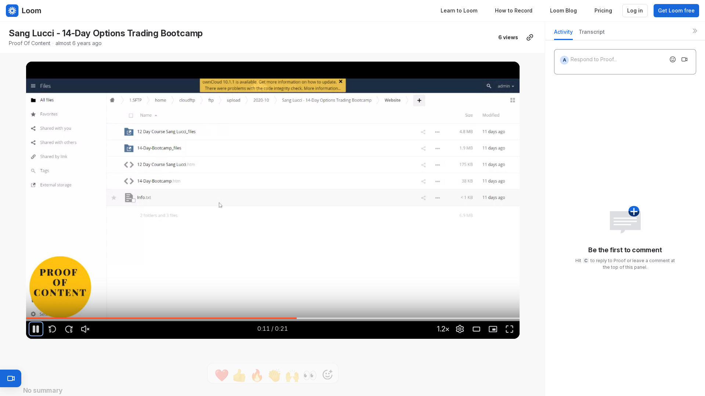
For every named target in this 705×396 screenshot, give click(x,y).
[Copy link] (530, 37)
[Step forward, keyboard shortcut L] (69, 329)
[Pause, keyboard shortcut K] (36, 329)
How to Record (513, 10)
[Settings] (460, 329)
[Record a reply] (684, 59)
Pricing (603, 10)
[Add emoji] (673, 59)
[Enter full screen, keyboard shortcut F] (509, 329)
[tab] (563, 34)
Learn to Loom (459, 10)
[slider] (273, 318)
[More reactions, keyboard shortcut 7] (327, 359)
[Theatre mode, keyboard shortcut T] (476, 329)
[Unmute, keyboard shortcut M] (85, 329)
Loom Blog (563, 10)
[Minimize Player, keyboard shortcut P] (493, 329)
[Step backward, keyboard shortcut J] (52, 329)
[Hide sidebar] (694, 30)
